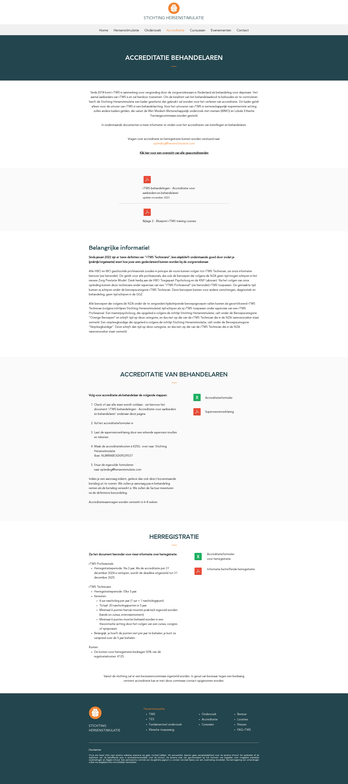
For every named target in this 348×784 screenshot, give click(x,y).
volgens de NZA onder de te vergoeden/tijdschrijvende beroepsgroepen (159, 303)
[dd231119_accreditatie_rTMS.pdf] (147, 179)
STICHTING (97, 726)
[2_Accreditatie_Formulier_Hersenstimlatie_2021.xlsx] (197, 397)
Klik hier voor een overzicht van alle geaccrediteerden (174, 153)
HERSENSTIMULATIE (104, 730)
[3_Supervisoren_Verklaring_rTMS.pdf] (197, 412)
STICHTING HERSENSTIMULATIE (174, 18)
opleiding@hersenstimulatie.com (174, 143)
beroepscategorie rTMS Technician (147, 290)
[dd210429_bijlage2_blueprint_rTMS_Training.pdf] (147, 212)
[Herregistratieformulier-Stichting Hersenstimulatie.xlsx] (198, 556)
